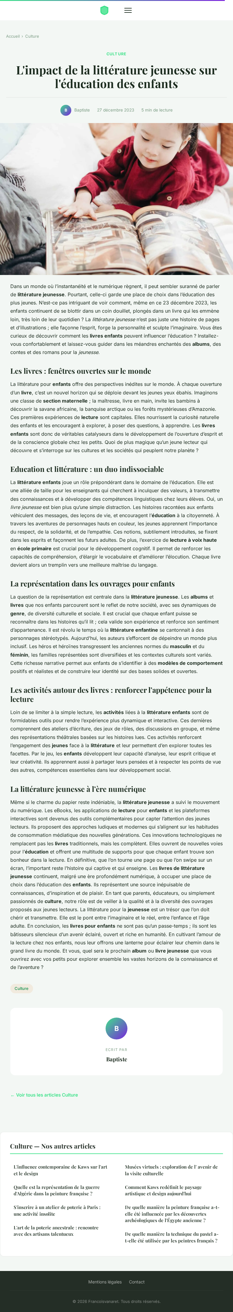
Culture (32, 36)
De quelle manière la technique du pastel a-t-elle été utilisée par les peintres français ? (171, 1237)
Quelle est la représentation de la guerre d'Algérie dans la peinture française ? (57, 1190)
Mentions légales (105, 1281)
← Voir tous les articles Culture (44, 1095)
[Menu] (128, 10)
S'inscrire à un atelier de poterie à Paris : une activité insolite (57, 1210)
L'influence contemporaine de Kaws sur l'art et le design (60, 1170)
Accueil (13, 36)
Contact (137, 1281)
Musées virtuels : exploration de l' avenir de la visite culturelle (171, 1170)
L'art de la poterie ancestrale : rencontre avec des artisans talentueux (56, 1230)
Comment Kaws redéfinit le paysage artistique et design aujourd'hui (163, 1190)
